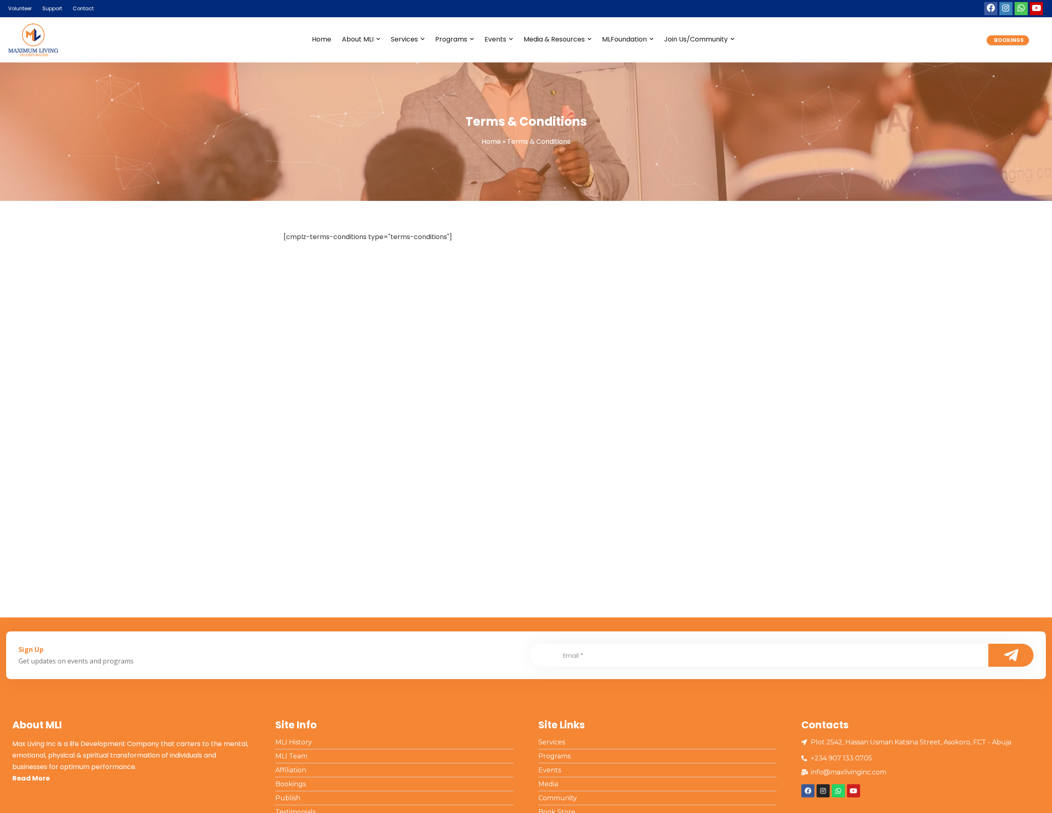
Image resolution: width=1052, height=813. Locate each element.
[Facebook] (990, 8)
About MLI (358, 39)
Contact (83, 8)
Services (404, 39)
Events (495, 39)
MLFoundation (624, 39)
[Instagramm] (1006, 8)
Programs (451, 39)
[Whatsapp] (1021, 8)
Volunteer (20, 8)
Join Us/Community (696, 39)
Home (321, 39)
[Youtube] (1036, 8)
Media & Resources (554, 39)
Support (52, 8)
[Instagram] (823, 790)
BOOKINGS (1009, 40)
